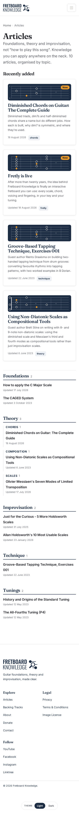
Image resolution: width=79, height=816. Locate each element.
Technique (14, 555)
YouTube (9, 749)
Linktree (8, 772)
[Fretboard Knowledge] (20, 664)
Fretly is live (20, 175)
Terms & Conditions (55, 707)
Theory (10, 418)
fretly (43, 208)
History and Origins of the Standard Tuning (36, 599)
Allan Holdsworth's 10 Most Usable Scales (35, 535)
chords (34, 137)
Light (40, 805)
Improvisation (18, 507)
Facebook (9, 756)
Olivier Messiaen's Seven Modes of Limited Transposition (39, 484)
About (7, 714)
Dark (51, 805)
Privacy (47, 699)
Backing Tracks (13, 707)
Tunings (11, 590)
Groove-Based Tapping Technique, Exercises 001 (34, 248)
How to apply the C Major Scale (27, 385)
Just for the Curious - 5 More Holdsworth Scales (35, 519)
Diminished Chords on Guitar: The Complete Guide (38, 107)
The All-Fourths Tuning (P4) (24, 612)
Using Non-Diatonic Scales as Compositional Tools (37, 319)
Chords (12, 427)
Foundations (16, 375)
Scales (11, 475)
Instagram (9, 764)
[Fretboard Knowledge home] (16, 8)
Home (7, 25)
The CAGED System (18, 398)
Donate (7, 722)
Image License (52, 714)
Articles (8, 699)
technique (44, 278)
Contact (8, 730)
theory (40, 353)
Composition (16, 451)
